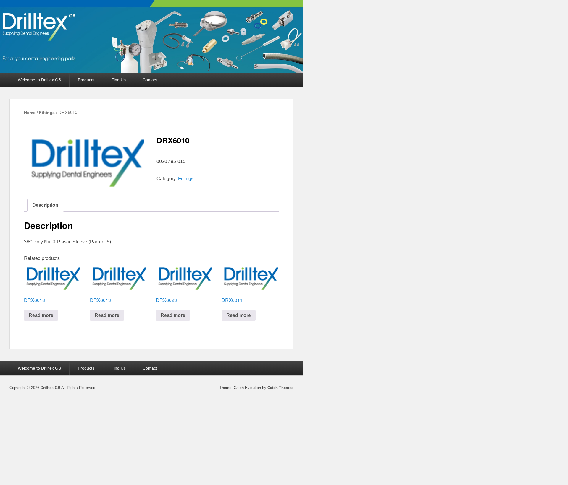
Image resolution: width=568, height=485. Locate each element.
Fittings (47, 112)
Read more (41, 315)
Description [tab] (45, 205)
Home (30, 112)
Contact (150, 79)
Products (86, 79)
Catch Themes (280, 387)
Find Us (118, 79)
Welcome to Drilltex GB (39, 79)
